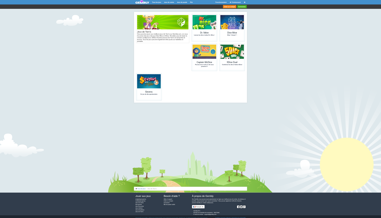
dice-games (138, 204)
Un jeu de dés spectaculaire (148, 94)
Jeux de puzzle (182, 2)
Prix (191, 2)
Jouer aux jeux (143, 196)
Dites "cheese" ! (232, 35)
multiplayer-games (140, 201)
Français (198, 207)
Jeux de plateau (139, 210)
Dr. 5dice (204, 32)
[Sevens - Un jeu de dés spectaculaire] (149, 81)
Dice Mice (232, 32)
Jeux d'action (139, 208)
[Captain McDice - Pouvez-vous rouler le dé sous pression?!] (204, 52)
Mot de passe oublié (169, 204)
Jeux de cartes (169, 2)
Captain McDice (204, 62)
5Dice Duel (232, 62)
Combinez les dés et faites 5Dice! (232, 64)
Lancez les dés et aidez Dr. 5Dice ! (204, 35)
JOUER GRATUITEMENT (203, 73)
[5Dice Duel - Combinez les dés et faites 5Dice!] (232, 52)
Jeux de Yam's (139, 211)
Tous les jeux (156, 2)
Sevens (148, 91)
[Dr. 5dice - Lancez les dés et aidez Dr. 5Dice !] (204, 22)
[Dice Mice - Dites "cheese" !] (232, 22)
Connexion (242, 7)
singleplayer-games (140, 199)
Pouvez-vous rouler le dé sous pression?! (204, 65)
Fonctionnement (221, 2)
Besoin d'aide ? (172, 196)
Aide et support (168, 199)
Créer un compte (229, 7)
